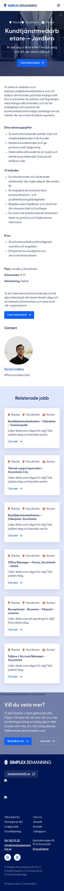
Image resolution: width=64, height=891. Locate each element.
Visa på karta (41, 849)
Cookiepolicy (33, 871)
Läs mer (45, 741)
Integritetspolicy (14, 871)
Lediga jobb (11, 826)
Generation (29, 883)
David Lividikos (14, 369)
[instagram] (17, 857)
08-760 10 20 (12, 840)
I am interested (29, 62)
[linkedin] (7, 857)
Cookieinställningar (15, 874)
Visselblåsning (12, 831)
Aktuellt (37, 822)
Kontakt (37, 826)
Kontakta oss (15, 741)
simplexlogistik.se (18, 773)
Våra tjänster (12, 817)
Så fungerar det (13, 822)
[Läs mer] (32, 428)
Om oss (37, 817)
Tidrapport (39, 831)
